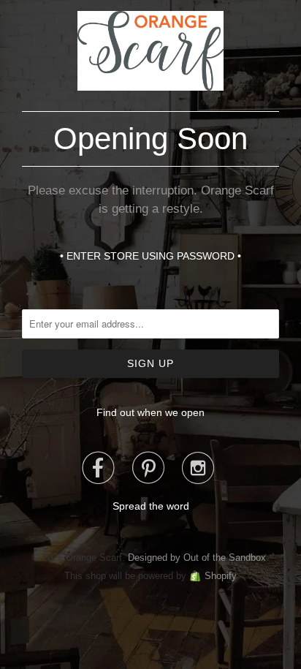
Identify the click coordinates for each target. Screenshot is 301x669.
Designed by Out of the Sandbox (197, 557)
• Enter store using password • (150, 256)
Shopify (221, 575)
